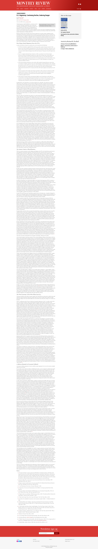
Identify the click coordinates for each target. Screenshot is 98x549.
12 (39, 334)
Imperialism (21, 18)
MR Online (48, 8)
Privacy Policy (67, 541)
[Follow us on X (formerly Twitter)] (19, 541)
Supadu (51, 547)
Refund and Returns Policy (69, 539)
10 (38, 285)
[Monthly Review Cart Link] (80, 4)
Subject (18, 18)
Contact (31, 8)
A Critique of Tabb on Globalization (67, 48)
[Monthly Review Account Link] (78, 4)
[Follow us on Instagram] (17, 541)
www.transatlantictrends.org (41, 520)
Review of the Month (21, 13)
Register (34, 539)
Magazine (26, 8)
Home (18, 8)
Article (27, 21)
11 (37, 309)
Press (36, 8)
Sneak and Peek (64, 30)
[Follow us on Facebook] (21, 541)
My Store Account (36, 541)
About (21, 8)
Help (39, 8)
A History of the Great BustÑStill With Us (68, 44)
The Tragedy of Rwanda (65, 32)
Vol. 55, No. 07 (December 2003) (24, 20)
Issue (30, 21)
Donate (43, 8)
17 (31, 437)
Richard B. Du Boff (21, 17)
